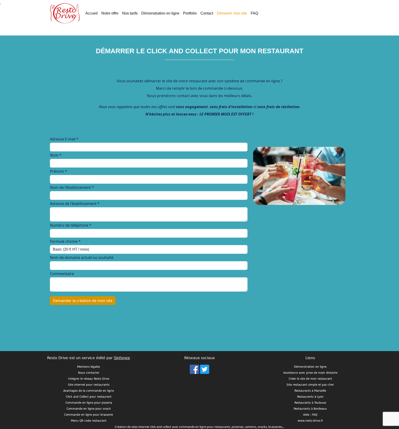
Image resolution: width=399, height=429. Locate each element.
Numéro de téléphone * (70, 225)
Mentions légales (88, 366)
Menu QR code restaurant (88, 420)
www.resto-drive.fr (310, 420)
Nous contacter (88, 372)
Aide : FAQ (310, 414)
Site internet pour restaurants (88, 384)
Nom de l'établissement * (72, 187)
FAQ (254, 13)
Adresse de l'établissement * (75, 203)
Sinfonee (122, 358)
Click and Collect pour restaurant (89, 396)
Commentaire (62, 273)
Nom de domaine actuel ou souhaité (81, 257)
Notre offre (109, 13)
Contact (206, 13)
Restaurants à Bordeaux (310, 408)
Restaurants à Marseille (310, 390)
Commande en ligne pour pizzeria (88, 402)
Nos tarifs (130, 13)
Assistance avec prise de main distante (310, 372)
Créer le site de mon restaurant (310, 378)
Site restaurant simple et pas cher (310, 384)
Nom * (55, 155)
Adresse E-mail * (64, 139)
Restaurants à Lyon (310, 396)
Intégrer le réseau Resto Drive (88, 378)
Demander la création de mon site (82, 300)
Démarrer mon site (232, 13)
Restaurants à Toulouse (310, 402)
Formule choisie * (65, 241)
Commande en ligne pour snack (88, 408)
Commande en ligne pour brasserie (88, 414)
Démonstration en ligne (160, 13)
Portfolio (190, 13)
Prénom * (58, 171)
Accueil (91, 13)
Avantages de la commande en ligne (88, 390)
